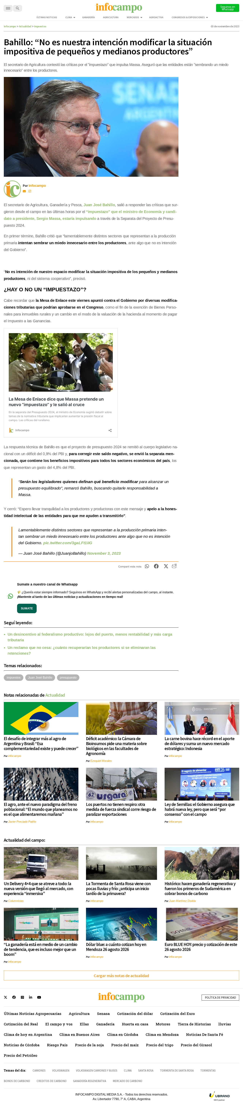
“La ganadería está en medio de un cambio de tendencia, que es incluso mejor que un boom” (40, 949)
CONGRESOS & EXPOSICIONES (188, 17)
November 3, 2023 (104, 553)
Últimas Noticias (46, 17)
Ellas (84, 1024)
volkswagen (60, 1070)
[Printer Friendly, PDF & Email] (174, 567)
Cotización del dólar (135, 1013)
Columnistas (16, 900)
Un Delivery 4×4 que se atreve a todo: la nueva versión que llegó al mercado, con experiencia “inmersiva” (38, 888)
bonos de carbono (17, 1081)
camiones (39, 1070)
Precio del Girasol (196, 1044)
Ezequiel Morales (101, 760)
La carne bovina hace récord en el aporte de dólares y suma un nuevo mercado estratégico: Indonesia (199, 743)
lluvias (224, 1024)
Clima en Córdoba (122, 1034)
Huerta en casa (135, 1024)
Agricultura (110, 17)
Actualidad (25, 26)
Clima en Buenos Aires (79, 1034)
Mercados (133, 17)
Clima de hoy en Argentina (28, 1034)
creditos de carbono (51, 1081)
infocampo (14, 755)
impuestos (14, 677)
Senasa (103, 1013)
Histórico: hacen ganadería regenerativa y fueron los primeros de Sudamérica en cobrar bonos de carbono (200, 888)
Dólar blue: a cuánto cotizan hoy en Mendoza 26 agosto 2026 (116, 947)
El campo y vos (59, 1024)
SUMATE (27, 608)
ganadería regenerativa (89, 1081)
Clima (68, 17)
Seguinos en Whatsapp (227, 8)
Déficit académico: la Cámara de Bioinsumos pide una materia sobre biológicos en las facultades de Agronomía (116, 746)
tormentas (208, 1070)
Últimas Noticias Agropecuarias (32, 1013)
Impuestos (40, 26)
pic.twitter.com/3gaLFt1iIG (67, 543)
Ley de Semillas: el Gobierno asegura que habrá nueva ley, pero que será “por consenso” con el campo (200, 809)
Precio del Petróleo (20, 1055)
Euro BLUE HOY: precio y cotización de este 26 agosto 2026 (201, 947)
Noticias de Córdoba (21, 1044)
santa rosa (145, 1070)
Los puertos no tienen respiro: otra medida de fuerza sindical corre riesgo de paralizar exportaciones (121, 809)
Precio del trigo (159, 1044)
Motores (163, 1024)
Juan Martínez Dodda (182, 900)
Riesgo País (57, 1044)
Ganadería (88, 17)
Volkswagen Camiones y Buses (96, 1070)
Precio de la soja (89, 1044)
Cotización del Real (21, 1024)
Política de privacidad (220, 997)
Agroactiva (156, 17)
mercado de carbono (127, 1081)
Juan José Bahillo (99, 205)
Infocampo (10, 26)
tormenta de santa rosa (177, 1070)
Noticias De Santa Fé (204, 1034)
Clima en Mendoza (162, 1034)
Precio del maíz (125, 1044)
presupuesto (68, 677)
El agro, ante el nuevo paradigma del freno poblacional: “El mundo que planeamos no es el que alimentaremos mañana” (40, 809)
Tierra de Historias (194, 1024)
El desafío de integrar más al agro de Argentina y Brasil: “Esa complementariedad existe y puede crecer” (41, 743)
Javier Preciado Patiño (22, 821)
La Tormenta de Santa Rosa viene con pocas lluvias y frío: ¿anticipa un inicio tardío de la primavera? (118, 888)
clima (128, 1070)
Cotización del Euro (177, 1013)
